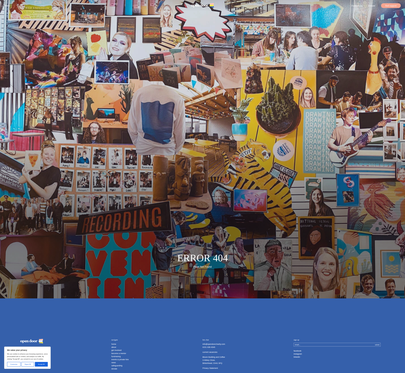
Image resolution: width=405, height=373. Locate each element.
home (113, 344)
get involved (116, 350)
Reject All (28, 364)
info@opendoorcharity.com (213, 344)
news (113, 363)
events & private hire (120, 359)
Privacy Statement (210, 368)
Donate (371, 5)
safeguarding (116, 366)
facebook (297, 351)
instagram (298, 354)
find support (391, 5)
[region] (27, 358)
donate (114, 369)
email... (297, 345)
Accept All (41, 364)
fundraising (116, 356)
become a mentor (118, 353)
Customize (13, 364)
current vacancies (209, 352)
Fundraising (356, 5)
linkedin (297, 357)
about (113, 347)
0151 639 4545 (208, 347)
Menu (7, 5)
